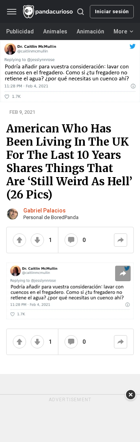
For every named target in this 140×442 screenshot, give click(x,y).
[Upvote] (19, 240)
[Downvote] (37, 240)
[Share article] (123, 273)
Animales (55, 31)
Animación (90, 31)
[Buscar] (80, 11)
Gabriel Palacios (44, 210)
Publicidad (20, 31)
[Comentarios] (71, 240)
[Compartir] (120, 240)
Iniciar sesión (112, 11)
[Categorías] (12, 11)
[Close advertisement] (130, 394)
